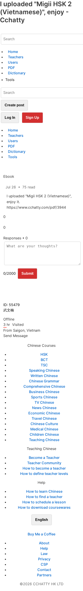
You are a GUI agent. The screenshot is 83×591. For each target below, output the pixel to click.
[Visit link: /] (2, 30)
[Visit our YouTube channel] (49, 529)
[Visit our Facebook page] (33, 529)
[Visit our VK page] (44, 529)
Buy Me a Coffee (41, 534)
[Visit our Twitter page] (39, 529)
